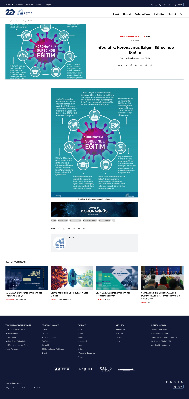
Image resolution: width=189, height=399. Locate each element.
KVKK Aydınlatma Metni (13, 383)
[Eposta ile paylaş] (141, 65)
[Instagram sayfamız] (160, 4)
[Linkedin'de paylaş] (136, 65)
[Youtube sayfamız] (169, 4)
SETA (148, 37)
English (179, 387)
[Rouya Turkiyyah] (126, 369)
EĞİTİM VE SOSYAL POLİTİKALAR (132, 37)
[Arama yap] (181, 14)
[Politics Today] (106, 369)
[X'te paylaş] (126, 65)
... (113, 220)
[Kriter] (62, 369)
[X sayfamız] (156, 4)
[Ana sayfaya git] (19, 12)
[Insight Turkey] (85, 369)
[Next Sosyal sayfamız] (152, 4)
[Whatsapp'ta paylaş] (131, 65)
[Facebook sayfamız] (165, 4)
